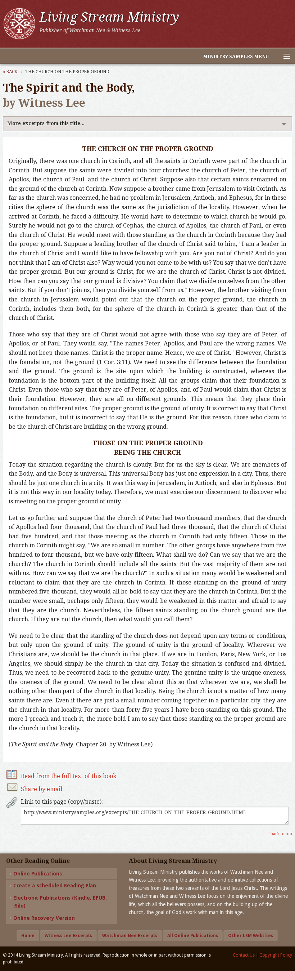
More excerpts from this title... (46, 123)
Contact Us (244, 955)
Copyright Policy (275, 955)
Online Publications (37, 874)
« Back (10, 71)
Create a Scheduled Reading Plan (54, 885)
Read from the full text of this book (69, 776)
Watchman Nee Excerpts (129, 935)
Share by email (41, 789)
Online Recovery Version (44, 918)
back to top (281, 833)
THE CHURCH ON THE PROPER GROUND (67, 71)
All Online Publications (192, 935)
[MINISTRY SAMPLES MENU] (283, 56)
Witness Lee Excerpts (68, 935)
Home (28, 935)
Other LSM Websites (250, 935)
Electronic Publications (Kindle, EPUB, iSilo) (60, 902)
